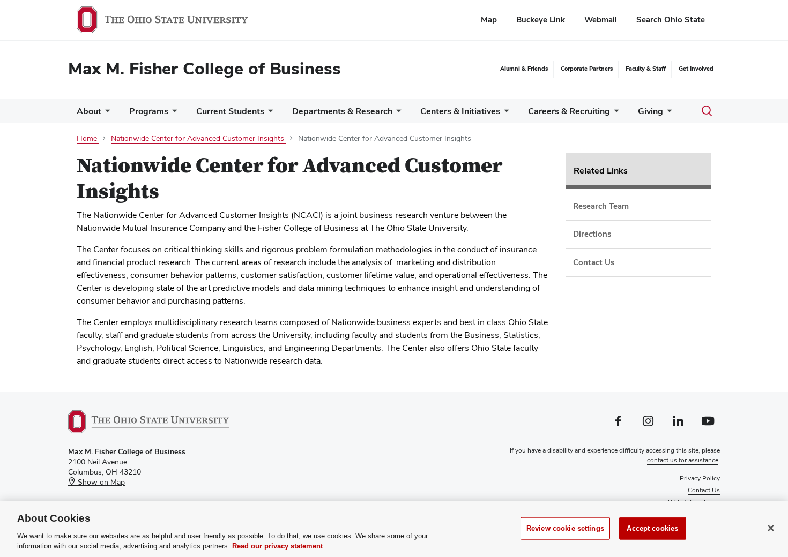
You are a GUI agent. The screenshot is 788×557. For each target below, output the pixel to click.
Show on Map (100, 482)
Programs (148, 111)
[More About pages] (105, 114)
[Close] (771, 528)
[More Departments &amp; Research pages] (396, 114)
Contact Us (704, 490)
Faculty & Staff (646, 68)
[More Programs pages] (172, 114)
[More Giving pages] (667, 114)
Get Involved (696, 68)
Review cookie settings (565, 528)
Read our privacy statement (277, 546)
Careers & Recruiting (569, 111)
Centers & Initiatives (460, 111)
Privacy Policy (700, 478)
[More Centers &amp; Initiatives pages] (504, 114)
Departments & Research (342, 111)
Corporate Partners (587, 68)
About (89, 111)
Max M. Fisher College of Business (204, 68)
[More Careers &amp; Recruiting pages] (614, 114)
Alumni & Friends (524, 68)
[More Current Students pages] (268, 114)
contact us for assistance (682, 460)
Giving (650, 111)
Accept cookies (652, 528)
